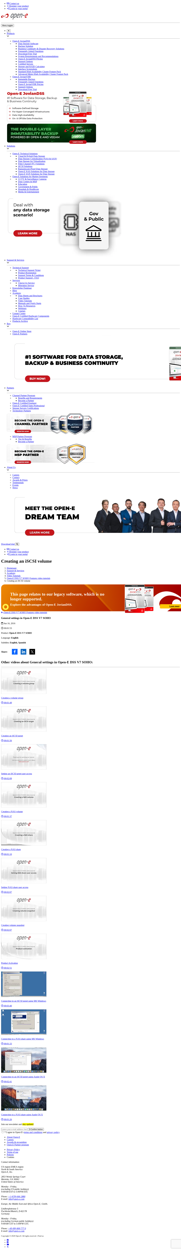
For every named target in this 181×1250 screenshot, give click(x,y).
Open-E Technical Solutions (25, 153)
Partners (10, 388)
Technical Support (20, 267)
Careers (15, 475)
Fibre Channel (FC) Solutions (31, 164)
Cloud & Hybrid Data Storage (31, 156)
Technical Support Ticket (29, 270)
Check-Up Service (26, 283)
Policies (10, 1154)
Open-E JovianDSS (21, 41)
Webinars (22, 308)
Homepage (12, 568)
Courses (21, 311)
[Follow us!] (8, 1247)
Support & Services (15, 260)
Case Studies (24, 298)
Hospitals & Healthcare (28, 189)
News (15, 487)
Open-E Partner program (18, 1145)
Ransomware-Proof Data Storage (33, 169)
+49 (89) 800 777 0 (17, 1228)
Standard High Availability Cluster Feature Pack (39, 71)
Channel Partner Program (23, 395)
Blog (14, 290)
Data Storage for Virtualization (31, 161)
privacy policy (53, 1132)
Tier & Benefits (25, 439)
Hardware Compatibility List (25, 318)
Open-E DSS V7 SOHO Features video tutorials (28, 578)
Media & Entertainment (28, 192)
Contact (15, 477)
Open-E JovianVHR (21, 76)
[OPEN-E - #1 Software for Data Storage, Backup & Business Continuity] (14, 20)
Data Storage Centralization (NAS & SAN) (37, 158)
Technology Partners (21, 411)
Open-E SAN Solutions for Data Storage (36, 174)
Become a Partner (26, 400)
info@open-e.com (16, 1199)
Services (16, 280)
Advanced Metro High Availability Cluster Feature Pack (43, 74)
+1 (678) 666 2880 (16, 1196)
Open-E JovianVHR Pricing (30, 84)
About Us (11, 467)
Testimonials (18, 482)
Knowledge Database (22, 288)
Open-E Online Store (21, 331)
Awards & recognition (17, 1142)
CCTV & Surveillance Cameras (32, 179)
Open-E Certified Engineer (24, 403)
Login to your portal (18, 8)
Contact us (14, 3)
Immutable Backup (26, 79)
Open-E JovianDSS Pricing (30, 59)
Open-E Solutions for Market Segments (30, 176)
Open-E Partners (19, 334)
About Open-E (13, 1137)
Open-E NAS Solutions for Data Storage (36, 171)
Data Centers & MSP (27, 181)
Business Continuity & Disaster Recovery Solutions (41, 49)
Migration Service (26, 285)
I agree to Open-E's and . (32, 1132)
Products (11, 33)
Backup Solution (25, 46)
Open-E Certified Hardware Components (30, 316)
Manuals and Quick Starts (29, 303)
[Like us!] (8, 1240)
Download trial (8, 544)
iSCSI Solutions (25, 166)
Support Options (25, 61)
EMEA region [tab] (17, 1167)
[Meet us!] (7, 1242)
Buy (9, 323)
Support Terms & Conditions (31, 275)
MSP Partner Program (22, 436)
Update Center (18, 313)
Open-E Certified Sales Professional (28, 405)
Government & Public (28, 186)
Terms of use (12, 1152)
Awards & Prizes (20, 480)
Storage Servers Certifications (25, 408)
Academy (16, 293)
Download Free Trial (27, 54)
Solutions (11, 146)
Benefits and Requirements (30, 398)
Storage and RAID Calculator (31, 66)
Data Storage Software (28, 43)
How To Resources (26, 306)
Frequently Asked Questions (30, 51)
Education (22, 184)
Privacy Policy (13, 1149)
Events (15, 485)
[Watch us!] (8, 1244)
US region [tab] (5, 1167)
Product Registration (27, 273)
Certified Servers (25, 64)
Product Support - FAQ (28, 278)
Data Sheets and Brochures (30, 295)
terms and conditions (33, 1132)
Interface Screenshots (27, 69)
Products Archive (20, 321)
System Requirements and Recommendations (38, 56)
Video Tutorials (25, 301)
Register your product (19, 6)
